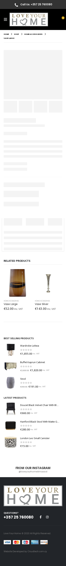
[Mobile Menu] (7, 19)
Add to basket (25, 275)
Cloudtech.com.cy (37, 551)
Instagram (47, 517)
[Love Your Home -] (29, 19)
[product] (17, 283)
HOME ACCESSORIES (11, 301)
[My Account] (53, 19)
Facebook (40, 517)
